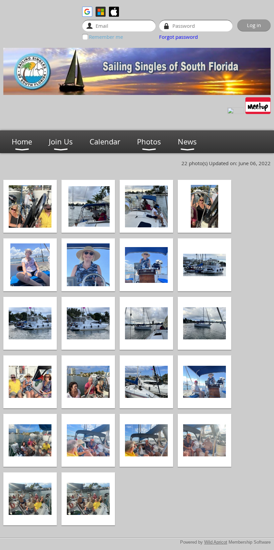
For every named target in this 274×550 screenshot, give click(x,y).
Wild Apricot (215, 542)
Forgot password (178, 36)
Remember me (106, 36)
